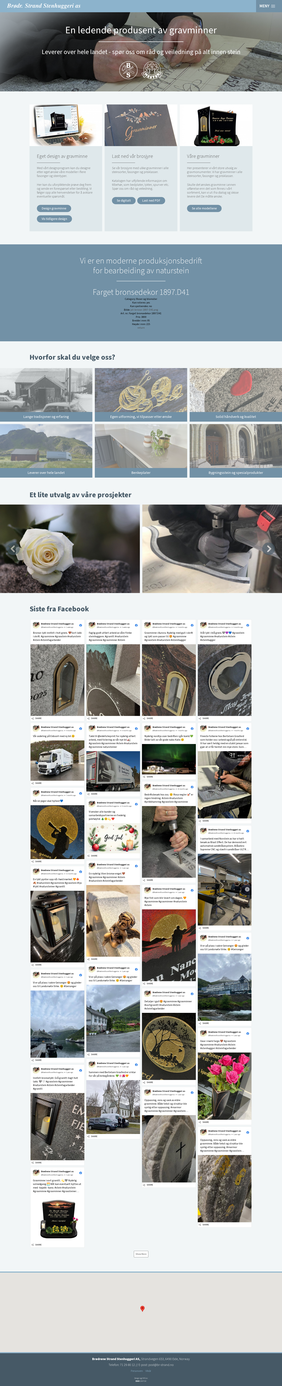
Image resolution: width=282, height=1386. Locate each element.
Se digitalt (124, 200)
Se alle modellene (204, 208)
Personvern (137, 1371)
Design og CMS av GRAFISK (141, 1380)
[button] (57, 670)
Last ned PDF (151, 200)
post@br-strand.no (161, 1365)
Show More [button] (141, 1254)
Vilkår (148, 1371)
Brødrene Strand (43, 6)
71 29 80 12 (127, 1365)
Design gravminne (54, 208)
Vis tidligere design (54, 219)
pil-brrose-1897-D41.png (144, 310)
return (141, 328)
